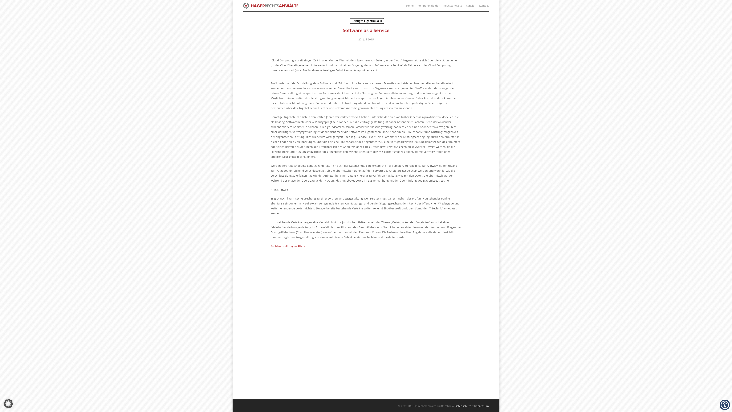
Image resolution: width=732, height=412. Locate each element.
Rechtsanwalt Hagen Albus (288, 246)
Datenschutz (463, 406)
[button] (8, 403)
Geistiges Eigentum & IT (367, 21)
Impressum (481, 406)
